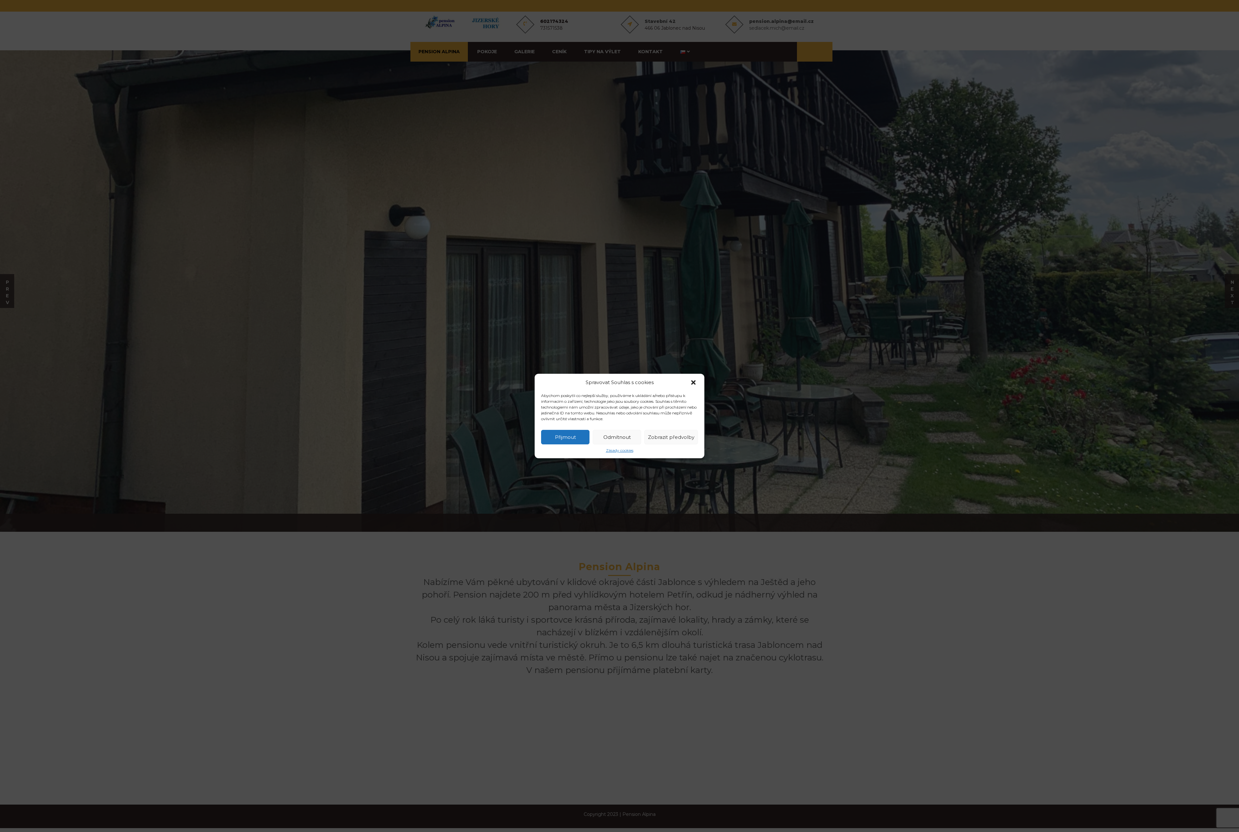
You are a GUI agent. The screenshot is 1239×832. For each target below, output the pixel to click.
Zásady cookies (619, 450)
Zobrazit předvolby (671, 437)
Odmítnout (617, 437)
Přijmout (565, 437)
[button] (694, 382)
